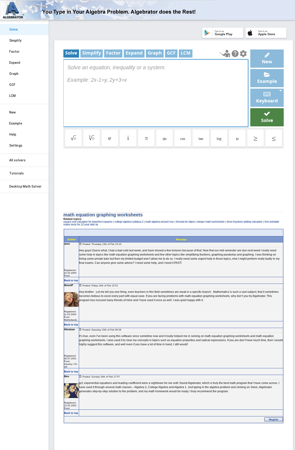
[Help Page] (235, 53)
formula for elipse (185, 221)
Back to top (71, 280)
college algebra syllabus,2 (129, 221)
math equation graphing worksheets (103, 214)
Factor (14, 51)
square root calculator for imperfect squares (87, 221)
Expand (15, 62)
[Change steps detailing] (243, 53)
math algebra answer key (159, 221)
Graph (14, 73)
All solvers (17, 160)
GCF (12, 85)
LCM (12, 96)
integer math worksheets (211, 221)
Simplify (15, 40)
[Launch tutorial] (224, 53)
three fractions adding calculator (245, 221)
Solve (13, 29)
